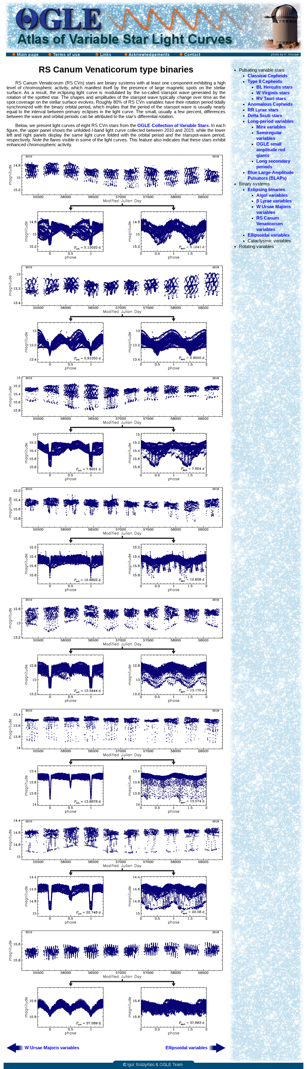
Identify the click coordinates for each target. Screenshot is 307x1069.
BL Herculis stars (274, 87)
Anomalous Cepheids (270, 104)
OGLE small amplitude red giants (270, 150)
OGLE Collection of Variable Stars (172, 125)
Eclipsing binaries (266, 189)
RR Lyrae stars (263, 110)
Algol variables (272, 195)
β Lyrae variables (274, 201)
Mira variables (271, 127)
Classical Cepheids (268, 75)
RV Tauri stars (271, 98)
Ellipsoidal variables (186, 1047)
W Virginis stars (273, 92)
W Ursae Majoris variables (52, 1047)
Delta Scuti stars (265, 115)
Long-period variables (271, 121)
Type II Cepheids (265, 81)
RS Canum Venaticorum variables (269, 224)
